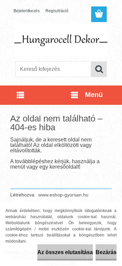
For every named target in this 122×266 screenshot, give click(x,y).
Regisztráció (56, 10)
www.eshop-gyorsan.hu (63, 194)
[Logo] (60, 40)
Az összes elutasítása (65, 252)
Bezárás (106, 252)
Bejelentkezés (27, 10)
